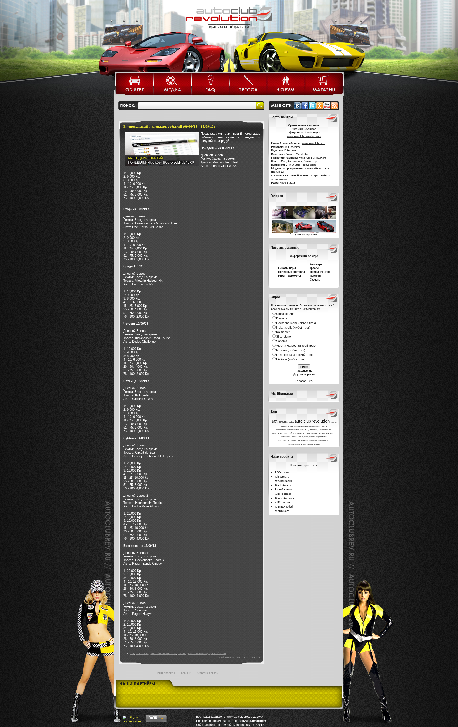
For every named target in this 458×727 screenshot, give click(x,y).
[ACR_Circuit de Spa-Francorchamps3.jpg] (282, 232)
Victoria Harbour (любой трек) (296, 345)
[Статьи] (135, 85)
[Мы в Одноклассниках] (319, 108)
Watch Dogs (282, 511)
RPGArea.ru (282, 472)
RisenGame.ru (283, 489)
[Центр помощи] (210, 85)
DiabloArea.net (283, 485)
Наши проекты (165, 672)
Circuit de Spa (285, 314)
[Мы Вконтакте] (297, 108)
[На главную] (229, 32)
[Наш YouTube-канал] (326, 108)
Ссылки (186, 672)
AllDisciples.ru (283, 494)
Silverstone (283, 336)
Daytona (281, 318)
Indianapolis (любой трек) (293, 327)
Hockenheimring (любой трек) (296, 323)
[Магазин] (324, 85)
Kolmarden (283, 332)
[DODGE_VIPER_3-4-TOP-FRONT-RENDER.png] (325, 232)
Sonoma (281, 341)
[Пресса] (248, 85)
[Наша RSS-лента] (334, 108)
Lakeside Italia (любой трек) (294, 354)
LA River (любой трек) (290, 359)
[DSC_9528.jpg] (282, 218)
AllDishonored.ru (284, 502)
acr (132, 653)
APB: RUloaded (284, 506)
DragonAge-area (284, 498)
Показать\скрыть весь (303, 465)
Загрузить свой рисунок (304, 234)
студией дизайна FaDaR (237, 725)
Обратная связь (207, 672)
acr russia (142, 653)
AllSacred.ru (282, 476)
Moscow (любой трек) (290, 350)
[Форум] (286, 85)
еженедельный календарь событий (202, 653)
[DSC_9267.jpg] (304, 218)
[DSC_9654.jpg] (325, 218)
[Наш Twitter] (312, 108)
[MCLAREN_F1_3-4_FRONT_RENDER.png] (304, 232)
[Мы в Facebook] (304, 108)
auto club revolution (163, 653)
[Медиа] (173, 85)
